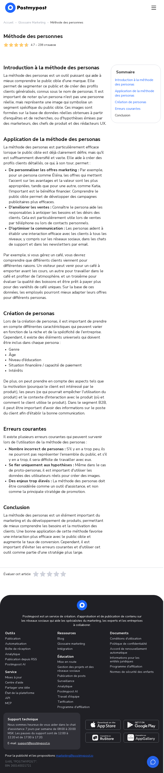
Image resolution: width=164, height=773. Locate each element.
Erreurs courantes (128, 109)
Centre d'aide (14, 682)
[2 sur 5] (42, 574)
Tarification (65, 701)
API (7, 698)
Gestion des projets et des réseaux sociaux (75, 669)
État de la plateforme (19, 693)
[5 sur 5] (63, 574)
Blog (60, 638)
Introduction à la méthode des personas (134, 82)
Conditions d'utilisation (125, 638)
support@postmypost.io (34, 743)
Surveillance (65, 681)
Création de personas (130, 102)
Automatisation (15, 643)
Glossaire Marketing (31, 22)
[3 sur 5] (49, 574)
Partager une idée (17, 687)
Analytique (12, 654)
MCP (8, 703)
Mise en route (66, 662)
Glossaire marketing (71, 643)
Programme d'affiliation (73, 707)
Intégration (65, 649)
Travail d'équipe (68, 696)
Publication (12, 638)
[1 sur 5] (35, 574)
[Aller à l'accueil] (82, 605)
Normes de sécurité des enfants (132, 672)
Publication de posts (71, 676)
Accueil (8, 22)
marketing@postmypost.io (74, 755)
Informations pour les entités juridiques (124, 659)
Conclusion (122, 115)
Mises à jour (13, 677)
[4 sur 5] (56, 574)
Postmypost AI (15, 664)
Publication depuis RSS (21, 659)
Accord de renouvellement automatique (128, 650)
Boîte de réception (18, 649)
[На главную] (26, 8)
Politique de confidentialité (128, 643)
